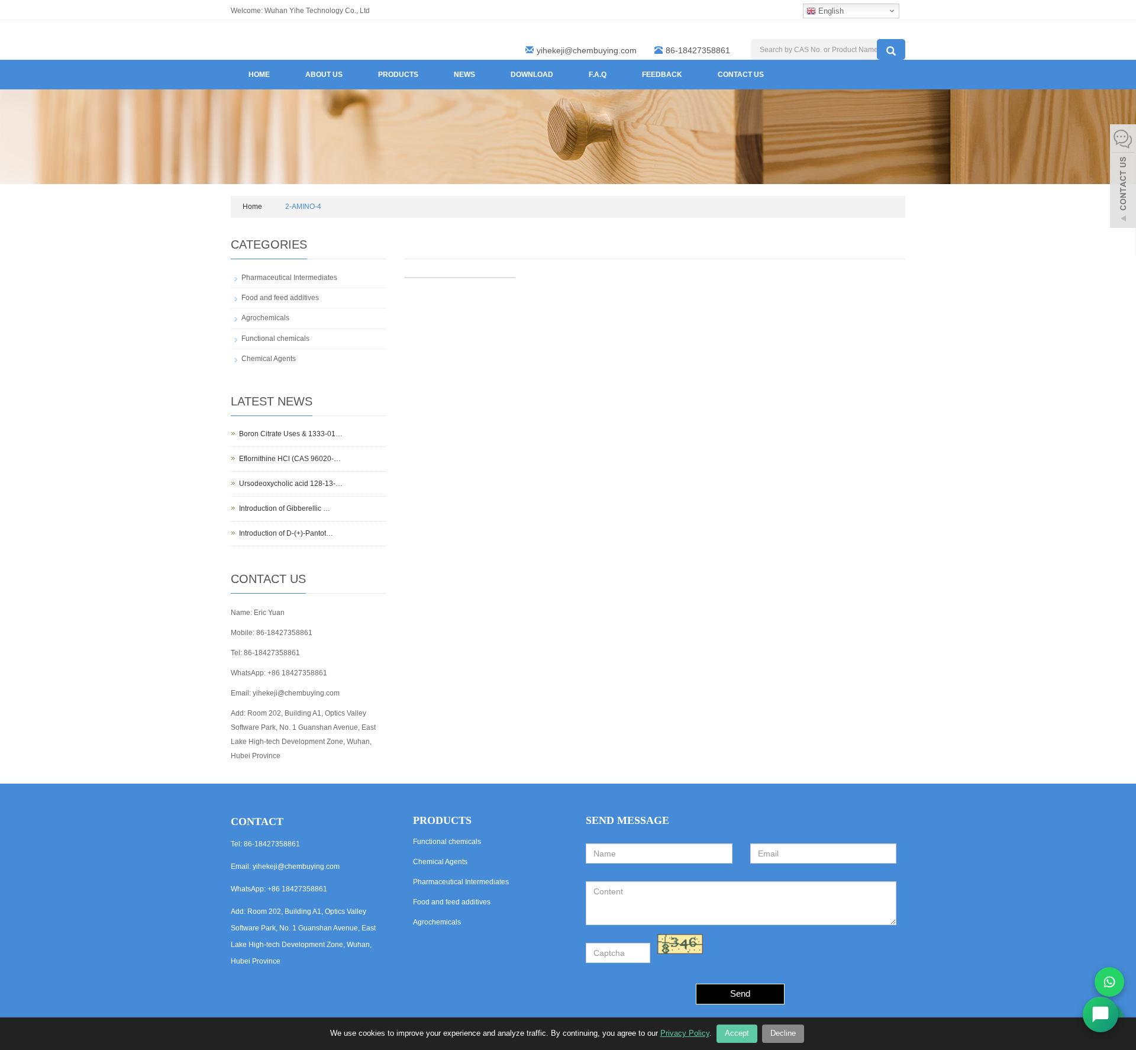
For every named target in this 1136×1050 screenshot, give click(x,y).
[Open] (1123, 177)
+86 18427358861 (297, 673)
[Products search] (891, 49)
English (830, 11)
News (464, 74)
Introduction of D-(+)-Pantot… (286, 533)
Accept (737, 1033)
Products (398, 74)
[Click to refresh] (680, 944)
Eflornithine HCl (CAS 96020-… (290, 459)
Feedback (662, 74)
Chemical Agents (268, 359)
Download (532, 74)
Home (259, 74)
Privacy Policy (684, 1033)
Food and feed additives (280, 298)
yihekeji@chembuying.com (587, 50)
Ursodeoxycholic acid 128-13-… (291, 483)
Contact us (741, 74)
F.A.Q (597, 74)
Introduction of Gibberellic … (284, 508)
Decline (783, 1033)
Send (740, 993)
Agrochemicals (265, 318)
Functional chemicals (275, 338)
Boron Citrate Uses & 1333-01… (291, 434)
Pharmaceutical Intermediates (289, 277)
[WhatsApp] (1109, 982)
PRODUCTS (442, 820)
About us (324, 74)
